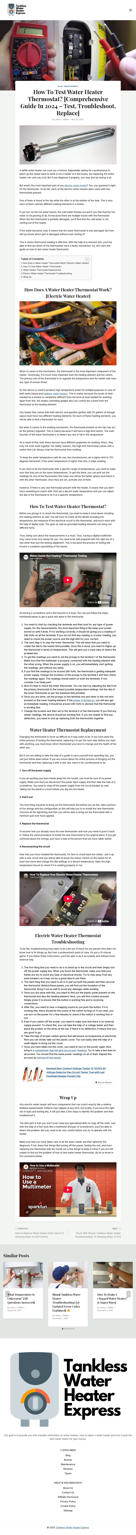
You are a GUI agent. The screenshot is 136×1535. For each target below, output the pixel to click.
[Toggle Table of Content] (86, 259)
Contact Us (68, 1492)
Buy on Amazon (105, 1082)
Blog (60, 86)
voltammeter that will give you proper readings (61, 1050)
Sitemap (68, 1510)
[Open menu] (132, 10)
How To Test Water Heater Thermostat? (42, 266)
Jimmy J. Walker (62, 119)
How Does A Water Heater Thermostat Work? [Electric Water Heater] (56, 263)
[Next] (128, 1294)
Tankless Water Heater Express (72, 1527)
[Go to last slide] (7, 1294)
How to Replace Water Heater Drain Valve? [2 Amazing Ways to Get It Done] (39, 1233)
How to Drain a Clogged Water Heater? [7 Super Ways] (112, 1298)
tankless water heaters (55, 393)
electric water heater (76, 185)
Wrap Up (27, 277)
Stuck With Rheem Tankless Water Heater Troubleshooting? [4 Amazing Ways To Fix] (98, 1233)
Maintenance (71, 86)
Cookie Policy (68, 1506)
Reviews (68, 1469)
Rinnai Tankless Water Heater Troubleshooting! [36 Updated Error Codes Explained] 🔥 (66, 1302)
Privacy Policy (68, 1501)
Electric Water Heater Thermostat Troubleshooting (47, 273)
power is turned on (83, 700)
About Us (68, 1488)
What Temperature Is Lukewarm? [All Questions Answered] (21, 1298)
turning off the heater (49, 1057)
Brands (68, 1460)
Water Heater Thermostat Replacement (42, 270)
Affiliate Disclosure (68, 1497)
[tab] (62, 1328)
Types (68, 1473)
